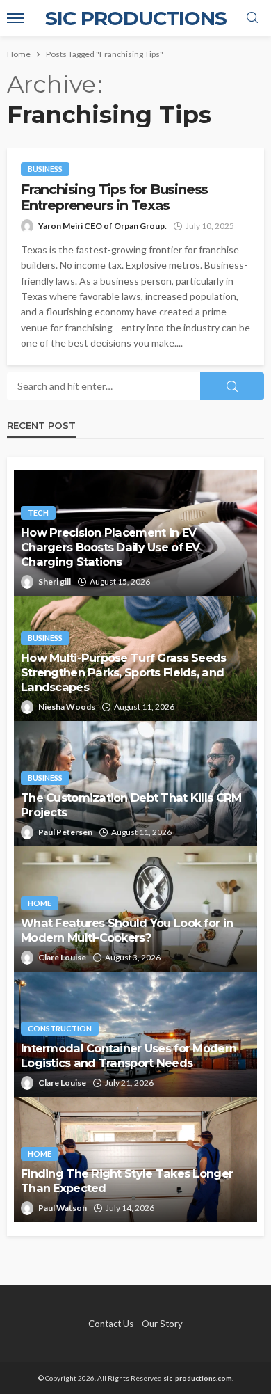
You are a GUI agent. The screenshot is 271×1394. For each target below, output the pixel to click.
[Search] (252, 18)
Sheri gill (54, 581)
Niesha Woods (66, 707)
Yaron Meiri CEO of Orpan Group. (102, 226)
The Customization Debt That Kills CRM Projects (131, 805)
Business (45, 168)
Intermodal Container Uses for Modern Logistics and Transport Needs (128, 1055)
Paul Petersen (65, 832)
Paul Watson (62, 1208)
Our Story (162, 1323)
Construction (60, 1028)
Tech (38, 512)
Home (39, 903)
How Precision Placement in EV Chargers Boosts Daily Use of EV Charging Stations (110, 547)
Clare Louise (62, 957)
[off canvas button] (15, 18)
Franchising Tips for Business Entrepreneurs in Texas (114, 198)
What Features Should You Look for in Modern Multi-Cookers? (127, 930)
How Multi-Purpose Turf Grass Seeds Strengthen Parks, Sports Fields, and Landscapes (124, 672)
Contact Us (110, 1323)
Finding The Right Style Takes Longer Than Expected (127, 1180)
